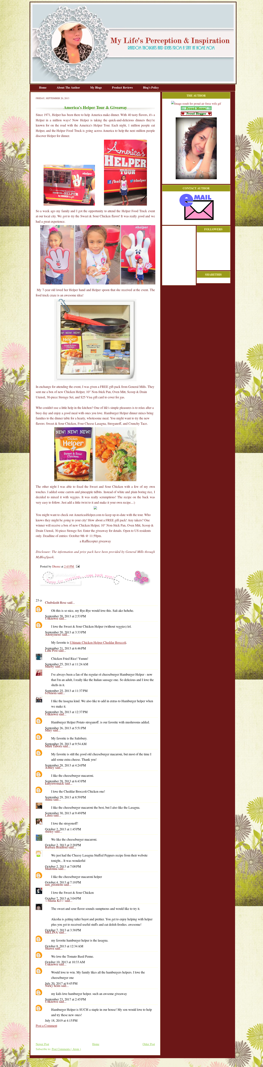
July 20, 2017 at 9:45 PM (61, 983)
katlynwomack (55, 783)
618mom (51, 693)
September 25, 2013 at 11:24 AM (66, 664)
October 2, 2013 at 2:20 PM (63, 845)
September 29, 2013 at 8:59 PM (65, 797)
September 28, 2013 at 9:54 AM (66, 744)
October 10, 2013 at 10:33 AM (65, 962)
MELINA (52, 932)
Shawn (50, 948)
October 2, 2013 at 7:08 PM (63, 866)
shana (49, 799)
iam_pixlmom (54, 884)
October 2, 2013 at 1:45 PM (63, 829)
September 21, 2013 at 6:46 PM (65, 648)
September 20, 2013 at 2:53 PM (65, 616)
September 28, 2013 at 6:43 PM (65, 781)
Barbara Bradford (56, 847)
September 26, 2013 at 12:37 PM (66, 712)
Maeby (50, 666)
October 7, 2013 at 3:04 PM (63, 898)
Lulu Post (51, 650)
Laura (49, 815)
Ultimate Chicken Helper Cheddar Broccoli (98, 642)
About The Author (69, 87)
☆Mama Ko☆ (55, 900)
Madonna (51, 868)
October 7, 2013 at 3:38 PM (63, 930)
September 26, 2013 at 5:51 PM (65, 728)
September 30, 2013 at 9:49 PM (65, 813)
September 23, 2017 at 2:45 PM (65, 999)
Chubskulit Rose (56, 602)
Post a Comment (46, 1025)
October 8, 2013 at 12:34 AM (64, 946)
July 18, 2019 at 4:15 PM (61, 1020)
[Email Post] (77, 566)
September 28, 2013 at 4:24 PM (65, 765)
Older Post (149, 1044)
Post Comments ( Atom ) (66, 1049)
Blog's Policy (151, 87)
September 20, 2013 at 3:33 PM (65, 632)
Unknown (52, 618)
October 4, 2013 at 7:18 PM (63, 882)
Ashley (50, 767)
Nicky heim (53, 985)
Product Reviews (123, 87)
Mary (49, 730)
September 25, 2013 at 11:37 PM (66, 690)
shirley (49, 831)
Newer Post (42, 1044)
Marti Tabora (54, 746)
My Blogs (96, 87)
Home (43, 87)
